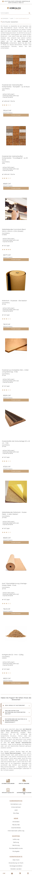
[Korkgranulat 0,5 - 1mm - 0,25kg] (16, 638)
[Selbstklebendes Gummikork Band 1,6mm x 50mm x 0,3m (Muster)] (16, 213)
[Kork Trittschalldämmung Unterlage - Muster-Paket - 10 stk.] (16, 567)
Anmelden (16, 821)
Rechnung (16, 845)
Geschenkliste (16, 827)
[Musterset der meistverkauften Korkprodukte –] (16, 68)
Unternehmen (16, 807)
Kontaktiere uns (16, 804)
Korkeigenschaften (16, 866)
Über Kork (16, 860)
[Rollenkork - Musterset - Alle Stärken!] (16, 284)
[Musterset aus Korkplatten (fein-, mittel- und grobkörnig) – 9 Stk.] (16, 353)
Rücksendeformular (16, 848)
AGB (16, 810)
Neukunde (16, 824)
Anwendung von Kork (16, 863)
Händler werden (16, 869)
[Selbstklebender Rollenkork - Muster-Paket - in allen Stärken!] (16, 496)
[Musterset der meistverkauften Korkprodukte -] (16, 140)
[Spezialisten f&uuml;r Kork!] (16, 8)
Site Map (16, 813)
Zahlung (16, 842)
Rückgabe (16, 851)
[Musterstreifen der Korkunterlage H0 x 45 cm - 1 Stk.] (16, 425)
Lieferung (16, 839)
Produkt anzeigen (16, 115)
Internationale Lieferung (16, 830)
